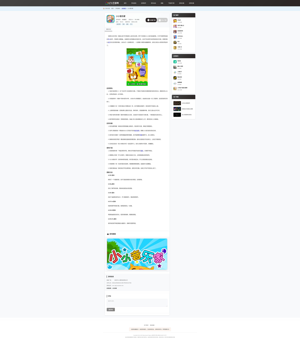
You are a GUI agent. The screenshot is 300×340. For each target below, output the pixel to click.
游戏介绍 (108, 29)
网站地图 (152, 325)
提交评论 (111, 309)
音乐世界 (118, 24)
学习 (131, 24)
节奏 (123, 24)
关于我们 (146, 325)
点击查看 (114, 288)
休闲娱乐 (124, 8)
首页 (112, 8)
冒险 (127, 24)
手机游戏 (117, 8)
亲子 (109, 42)
